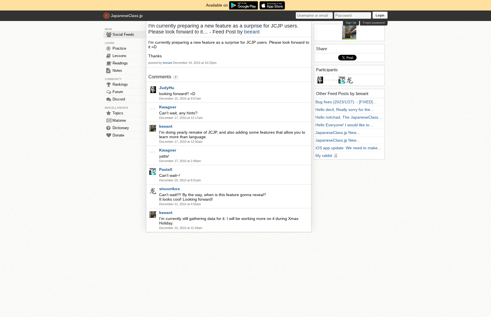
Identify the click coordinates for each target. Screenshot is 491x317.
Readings (120, 63)
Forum (118, 92)
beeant (252, 32)
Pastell (165, 169)
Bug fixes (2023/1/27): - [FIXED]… (346, 102)
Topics (118, 113)
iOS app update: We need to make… (348, 148)
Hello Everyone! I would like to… (344, 125)
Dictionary (121, 128)
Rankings (120, 84)
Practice (119, 48)
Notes (117, 70)
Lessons (119, 56)
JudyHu (166, 87)
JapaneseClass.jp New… (337, 132)
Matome (119, 120)
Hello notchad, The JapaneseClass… (348, 117)
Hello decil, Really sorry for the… (344, 109)
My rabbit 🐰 (326, 155)
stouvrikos (169, 188)
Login (380, 15)
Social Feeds (123, 34)
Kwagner (167, 107)
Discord (119, 99)
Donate (118, 135)
